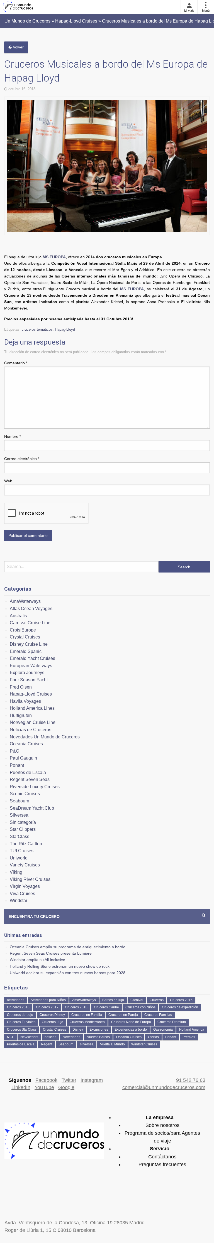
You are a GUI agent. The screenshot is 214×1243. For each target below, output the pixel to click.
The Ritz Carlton (26, 843)
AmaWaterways (25, 601)
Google (66, 1087)
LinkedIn (20, 1087)
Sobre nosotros (162, 1125)
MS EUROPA (54, 257)
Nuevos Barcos (98, 1037)
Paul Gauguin (23, 758)
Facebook (46, 1080)
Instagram (92, 1080)
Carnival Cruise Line (30, 622)
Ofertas (153, 1037)
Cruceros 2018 (76, 1007)
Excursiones (98, 1029)
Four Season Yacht (29, 679)
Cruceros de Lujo (20, 1015)
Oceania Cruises (26, 743)
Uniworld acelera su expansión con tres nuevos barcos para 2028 (67, 973)
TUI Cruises (21, 850)
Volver (18, 47)
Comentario (15, 363)
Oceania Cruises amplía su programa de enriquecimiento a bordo (67, 947)
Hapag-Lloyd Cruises (31, 694)
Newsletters (29, 1037)
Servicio (159, 1148)
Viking (16, 872)
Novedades (71, 1037)
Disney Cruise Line (29, 644)
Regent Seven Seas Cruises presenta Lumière (51, 953)
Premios (189, 1037)
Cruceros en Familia (86, 1015)
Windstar (18, 900)
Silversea (19, 815)
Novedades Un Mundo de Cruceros (45, 736)
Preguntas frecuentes (162, 1164)
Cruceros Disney (52, 1015)
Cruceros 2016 (18, 1007)
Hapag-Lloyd (65, 329)
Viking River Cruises (30, 879)
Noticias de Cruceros (30, 729)
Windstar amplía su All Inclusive (37, 959)
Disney (77, 1029)
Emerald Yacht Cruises (32, 658)
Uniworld (19, 858)
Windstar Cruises (144, 1044)
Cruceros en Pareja (123, 1015)
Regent (46, 1044)
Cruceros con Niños (140, 1007)
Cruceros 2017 (47, 1007)
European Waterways (31, 665)
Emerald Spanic (26, 651)
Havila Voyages (25, 701)
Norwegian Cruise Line (32, 722)
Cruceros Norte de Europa (131, 1022)
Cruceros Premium (171, 1022)
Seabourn (19, 801)
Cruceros (157, 1000)
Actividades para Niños (48, 1000)
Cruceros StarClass (22, 1029)
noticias (50, 1037)
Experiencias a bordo (131, 1029)
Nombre (12, 436)
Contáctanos (162, 1157)
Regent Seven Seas (30, 779)
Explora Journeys (27, 672)
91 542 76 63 (190, 1080)
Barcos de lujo (113, 1000)
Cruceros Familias (158, 1015)
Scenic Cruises (25, 793)
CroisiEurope (23, 630)
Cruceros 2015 (181, 1000)
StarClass (19, 836)
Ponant (17, 765)
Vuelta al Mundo (112, 1044)
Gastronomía (163, 1029)
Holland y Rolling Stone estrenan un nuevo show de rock (60, 966)
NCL (10, 1037)
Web (8, 481)
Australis (18, 615)
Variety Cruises (25, 865)
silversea (87, 1044)
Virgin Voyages (25, 886)
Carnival (136, 1000)
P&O (14, 751)
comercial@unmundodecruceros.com (163, 1087)
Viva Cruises (22, 893)
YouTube (44, 1087)
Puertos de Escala (28, 772)
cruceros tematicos (37, 329)
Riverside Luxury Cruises (35, 786)
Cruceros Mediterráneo (87, 1022)
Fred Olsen (21, 687)
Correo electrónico (21, 458)
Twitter (69, 1080)
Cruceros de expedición (180, 1007)
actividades (15, 1000)
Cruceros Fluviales (21, 1022)
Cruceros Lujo (52, 1022)
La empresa (160, 1117)
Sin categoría (23, 822)
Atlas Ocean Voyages (31, 608)
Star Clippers (23, 829)
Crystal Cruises (25, 637)
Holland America (191, 1029)
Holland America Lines (32, 708)
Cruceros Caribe (106, 1007)
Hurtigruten (21, 715)
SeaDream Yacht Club (32, 808)
